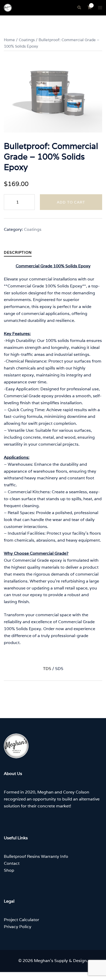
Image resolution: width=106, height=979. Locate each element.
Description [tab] (18, 252)
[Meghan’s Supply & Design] (8, 7)
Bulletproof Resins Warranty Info (36, 856)
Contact (12, 863)
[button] (79, 8)
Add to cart (71, 202)
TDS (47, 668)
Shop (9, 870)
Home (9, 39)
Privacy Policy (17, 926)
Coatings (27, 39)
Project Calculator (21, 919)
